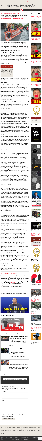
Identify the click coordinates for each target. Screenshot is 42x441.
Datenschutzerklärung (21, 438)
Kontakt (20, 437)
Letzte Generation (13, 13)
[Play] (15, 305)
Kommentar (4, 391)
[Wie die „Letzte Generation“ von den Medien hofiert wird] (15, 365)
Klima (1, 13)
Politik (18, 13)
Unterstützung (10, 437)
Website (3, 409)
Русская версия (34, 437)
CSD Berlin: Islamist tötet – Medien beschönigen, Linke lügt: (36, 18)
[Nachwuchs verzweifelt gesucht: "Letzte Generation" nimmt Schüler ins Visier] (15, 341)
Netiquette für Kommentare (26, 437)
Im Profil (6, 437)
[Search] (40, 6)
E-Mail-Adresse (5, 405)
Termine (14, 437)
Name (3, 400)
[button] (1, 6)
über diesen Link (14, 282)
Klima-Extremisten (7, 13)
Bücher (17, 437)
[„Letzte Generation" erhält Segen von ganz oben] (15, 353)
